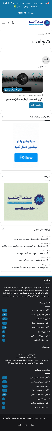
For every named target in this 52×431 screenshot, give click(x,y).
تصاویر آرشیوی (42, 331)
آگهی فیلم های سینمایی (39, 327)
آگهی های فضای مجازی (39, 336)
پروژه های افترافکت (41, 340)
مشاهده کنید (36, 105)
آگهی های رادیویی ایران (39, 314)
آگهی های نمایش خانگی (39, 323)
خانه (46, 34)
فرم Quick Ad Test (26, 13)
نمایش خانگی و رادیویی (33, 95)
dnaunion (29, 418)
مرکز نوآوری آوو (8, 418)
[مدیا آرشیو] (39, 23)
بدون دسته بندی (42, 318)
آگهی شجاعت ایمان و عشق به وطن (24, 99)
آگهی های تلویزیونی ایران (39, 310)
